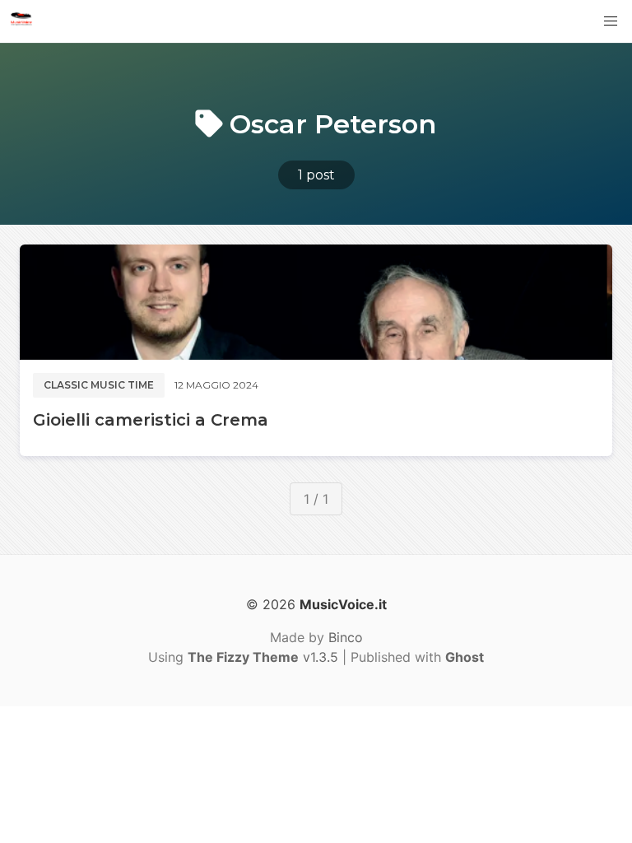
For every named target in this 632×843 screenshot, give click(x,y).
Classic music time (99, 385)
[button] (610, 21)
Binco (345, 637)
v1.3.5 (263, 657)
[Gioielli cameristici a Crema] (316, 302)
